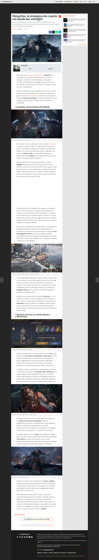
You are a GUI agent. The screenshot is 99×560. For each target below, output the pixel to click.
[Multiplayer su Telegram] (24, 537)
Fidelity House (56, 552)
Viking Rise (24, 65)
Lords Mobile (33, 96)
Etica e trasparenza (66, 544)
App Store (40, 75)
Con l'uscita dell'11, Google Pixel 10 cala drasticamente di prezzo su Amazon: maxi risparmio (76, 25)
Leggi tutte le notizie (81, 44)
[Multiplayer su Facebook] (17, 537)
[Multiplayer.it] (6, 1)
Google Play (31, 75)
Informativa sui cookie (41, 544)
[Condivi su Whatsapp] (56, 32)
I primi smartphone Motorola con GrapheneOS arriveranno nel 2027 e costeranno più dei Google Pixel (77, 20)
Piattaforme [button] (59, 1)
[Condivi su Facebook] (50, 32)
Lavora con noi (77, 544)
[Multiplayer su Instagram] (22, 537)
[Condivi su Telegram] (60, 32)
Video (80, 1)
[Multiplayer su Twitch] (27, 537)
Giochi (90, 1)
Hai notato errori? (19, 514)
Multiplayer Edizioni (72, 552)
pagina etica (50, 525)
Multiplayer (39, 552)
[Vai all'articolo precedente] (97, 280)
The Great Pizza (63, 552)
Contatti (72, 544)
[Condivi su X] (53, 32)
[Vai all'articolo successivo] (1, 280)
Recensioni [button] (69, 1)
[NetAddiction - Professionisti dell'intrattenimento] (48, 550)
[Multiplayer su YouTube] (29, 537)
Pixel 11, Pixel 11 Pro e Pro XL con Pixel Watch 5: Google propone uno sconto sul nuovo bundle (77, 35)
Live (85, 1)
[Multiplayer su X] (20, 537)
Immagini (50, 68)
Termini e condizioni (57, 544)
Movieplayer (45, 552)
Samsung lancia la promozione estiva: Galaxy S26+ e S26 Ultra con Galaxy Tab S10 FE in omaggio (77, 40)
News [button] (76, 1)
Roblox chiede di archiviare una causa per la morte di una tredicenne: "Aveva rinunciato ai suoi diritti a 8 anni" (77, 30)
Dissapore (51, 552)
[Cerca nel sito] (94, 1)
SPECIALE (14, 29)
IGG (60, 29)
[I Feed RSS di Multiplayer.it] (32, 537)
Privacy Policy (49, 544)
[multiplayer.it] (24, 534)
